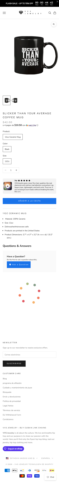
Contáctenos (8, 419)
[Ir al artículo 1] (6, 100)
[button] (29, 125)
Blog (5, 378)
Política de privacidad (12, 401)
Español (45, 458)
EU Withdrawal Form (12, 415)
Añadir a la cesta (29, 201)
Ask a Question (20, 264)
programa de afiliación (12, 383)
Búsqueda (7, 392)
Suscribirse (14, 363)
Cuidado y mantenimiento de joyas (17, 387)
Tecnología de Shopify (41, 464)
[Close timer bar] (57, 1)
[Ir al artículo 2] (15, 100)
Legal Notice (8, 405)
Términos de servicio (11, 410)
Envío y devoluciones (12, 396)
